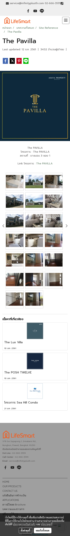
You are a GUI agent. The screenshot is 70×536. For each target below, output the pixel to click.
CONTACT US (9, 490)
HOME (5, 481)
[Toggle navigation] (65, 20)
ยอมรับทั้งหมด (42, 530)
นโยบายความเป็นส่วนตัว (24, 524)
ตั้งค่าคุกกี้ (25, 530)
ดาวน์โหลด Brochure (14, 504)
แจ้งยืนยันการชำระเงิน (14, 495)
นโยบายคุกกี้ (46, 524)
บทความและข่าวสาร (13, 509)
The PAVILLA (44, 164)
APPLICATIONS (10, 500)
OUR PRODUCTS (11, 486)
